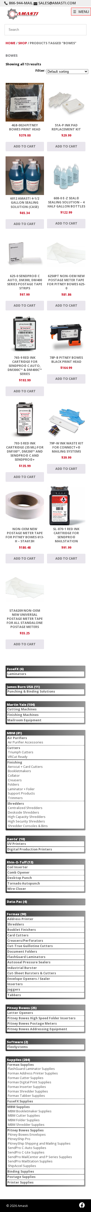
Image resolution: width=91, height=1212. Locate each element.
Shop (22, 43)
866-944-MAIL (21, 3)
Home (10, 43)
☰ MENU (81, 11)
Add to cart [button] (25, 146)
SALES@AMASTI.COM (57, 3)
